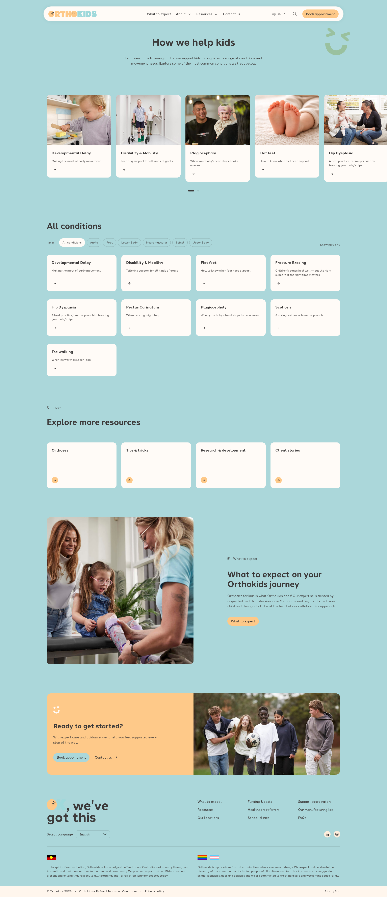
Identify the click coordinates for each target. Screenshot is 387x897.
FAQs (302, 817)
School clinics (258, 817)
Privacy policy (154, 891)
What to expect (210, 801)
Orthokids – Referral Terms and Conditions (108, 891)
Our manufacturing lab (315, 809)
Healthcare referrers (263, 809)
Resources (205, 809)
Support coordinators (314, 801)
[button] (159, 13)
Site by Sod (332, 891)
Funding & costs (260, 801)
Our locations (208, 817)
